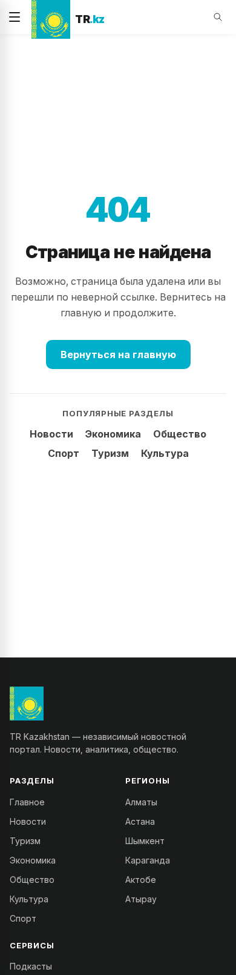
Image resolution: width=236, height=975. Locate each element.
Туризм (110, 453)
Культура (165, 453)
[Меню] (14, 17)
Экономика (113, 434)
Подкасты (31, 966)
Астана (140, 821)
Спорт (63, 453)
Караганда (147, 860)
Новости (51, 434)
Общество (179, 434)
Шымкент (145, 841)
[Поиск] (218, 17)
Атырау (141, 899)
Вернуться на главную (118, 354)
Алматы (141, 802)
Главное (27, 802)
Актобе (140, 879)
